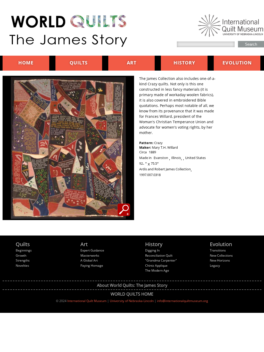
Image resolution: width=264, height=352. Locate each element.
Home (26, 63)
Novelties (22, 265)
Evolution (237, 63)
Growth (21, 255)
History (184, 63)
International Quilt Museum (86, 301)
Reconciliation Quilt (158, 255)
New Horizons (220, 260)
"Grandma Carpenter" (161, 260)
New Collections (221, 255)
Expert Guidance (92, 250)
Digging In (152, 250)
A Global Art (89, 260)
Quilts (79, 63)
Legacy (215, 265)
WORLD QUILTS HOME (132, 294)
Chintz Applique (156, 265)
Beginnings (24, 250)
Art (131, 63)
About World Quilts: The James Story (132, 285)
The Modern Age (157, 270)
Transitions (218, 250)
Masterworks (89, 255)
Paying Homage (91, 265)
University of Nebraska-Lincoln (132, 301)
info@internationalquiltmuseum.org (182, 301)
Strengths (23, 260)
